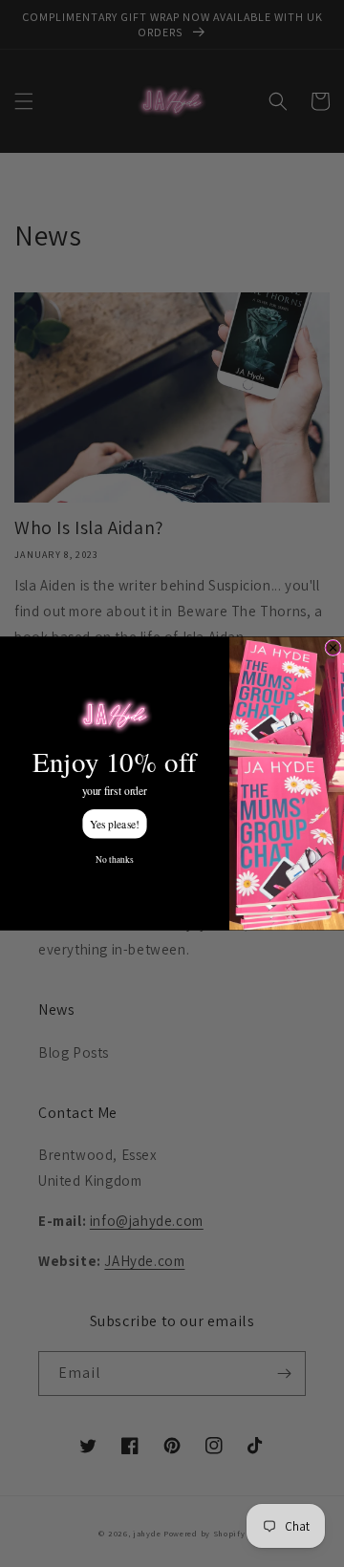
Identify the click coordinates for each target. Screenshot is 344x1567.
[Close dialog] (333, 647)
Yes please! (115, 823)
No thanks (114, 858)
